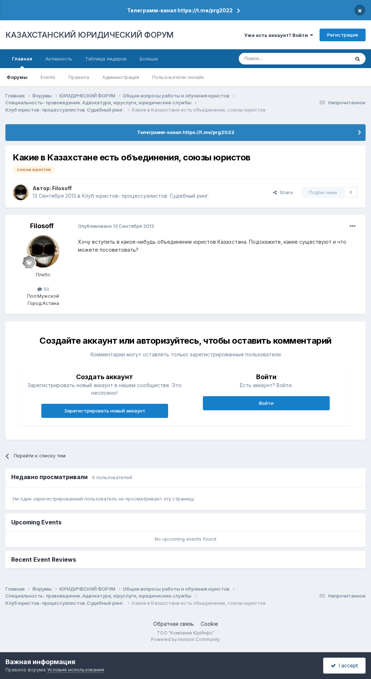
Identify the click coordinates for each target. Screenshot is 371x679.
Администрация (120, 77)
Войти (266, 403)
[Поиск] (358, 58)
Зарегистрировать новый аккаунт (104, 411)
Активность (58, 59)
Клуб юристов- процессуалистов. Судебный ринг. (145, 196)
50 (45, 289)
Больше (149, 59)
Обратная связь (173, 624)
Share (285, 192)
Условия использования (75, 669)
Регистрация (342, 35)
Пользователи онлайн (178, 77)
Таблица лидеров (106, 59)
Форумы (17, 77)
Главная (22, 59)
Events (48, 77)
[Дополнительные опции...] (352, 226)
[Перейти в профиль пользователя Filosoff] (21, 192)
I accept (347, 665)
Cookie (209, 624)
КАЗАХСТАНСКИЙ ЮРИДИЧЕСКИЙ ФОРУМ (89, 34)
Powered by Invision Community (185, 639)
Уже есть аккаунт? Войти (277, 35)
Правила (78, 77)
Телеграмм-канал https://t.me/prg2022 (180, 10)
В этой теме (327, 58)
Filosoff (62, 188)
